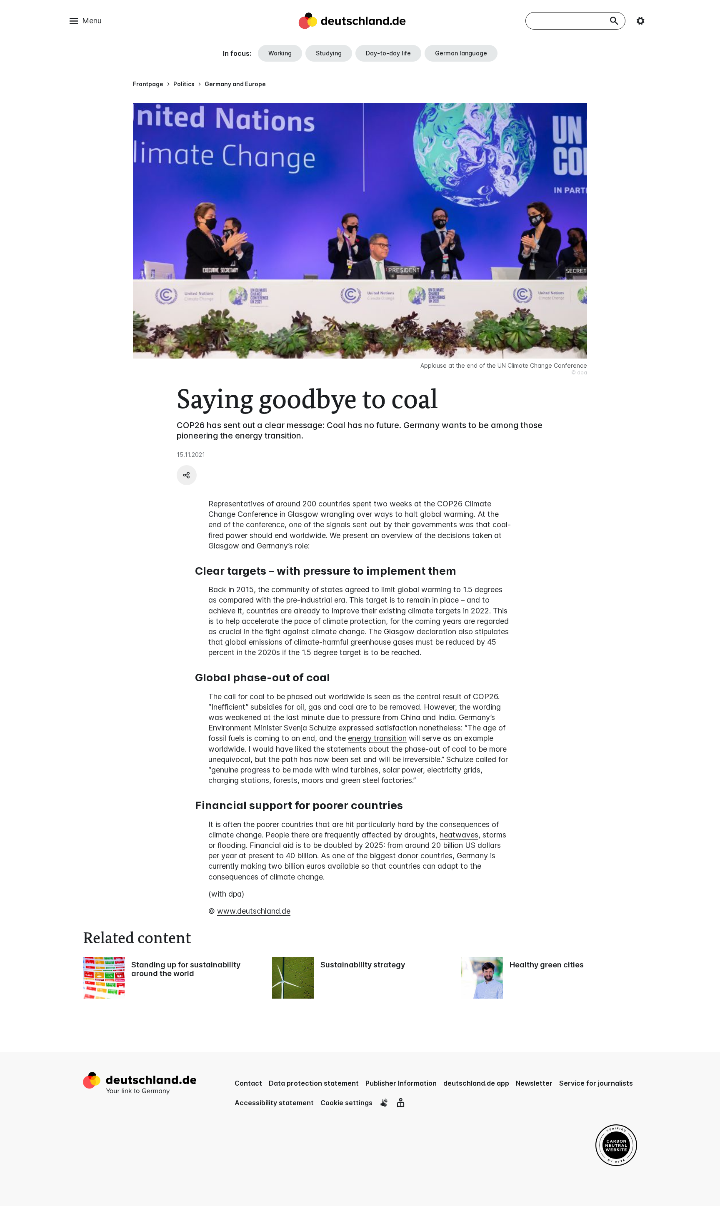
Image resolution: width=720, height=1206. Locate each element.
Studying (329, 53)
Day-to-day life (388, 53)
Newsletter (534, 1083)
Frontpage (148, 83)
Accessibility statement (274, 1103)
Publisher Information (401, 1083)
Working (280, 53)
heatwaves (459, 834)
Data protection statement (314, 1083)
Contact (248, 1083)
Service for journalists (596, 1083)
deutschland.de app (476, 1083)
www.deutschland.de (253, 911)
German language (461, 53)
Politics (184, 83)
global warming (424, 589)
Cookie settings (346, 1103)
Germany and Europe (235, 83)
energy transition (377, 738)
